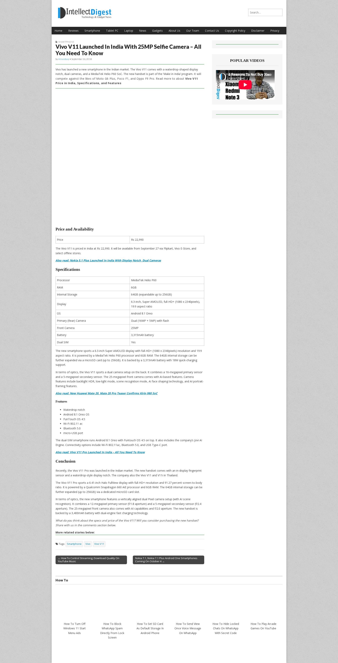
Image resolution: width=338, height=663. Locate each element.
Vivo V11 (99, 544)
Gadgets (157, 30)
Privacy (274, 30)
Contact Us (212, 30)
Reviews (73, 30)
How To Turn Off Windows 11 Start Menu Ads (74, 628)
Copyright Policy (235, 30)
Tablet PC (112, 30)
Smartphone (92, 30)
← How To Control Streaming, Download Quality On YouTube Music (88, 559)
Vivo (87, 544)
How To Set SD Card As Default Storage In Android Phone (150, 628)
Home (58, 30)
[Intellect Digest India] (85, 10)
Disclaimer (257, 30)
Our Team (192, 30)
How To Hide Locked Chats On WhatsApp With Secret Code (225, 628)
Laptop (128, 30)
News (142, 30)
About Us (174, 30)
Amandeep (63, 59)
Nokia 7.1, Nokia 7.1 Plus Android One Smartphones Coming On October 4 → (166, 559)
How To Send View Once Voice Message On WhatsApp (187, 628)
